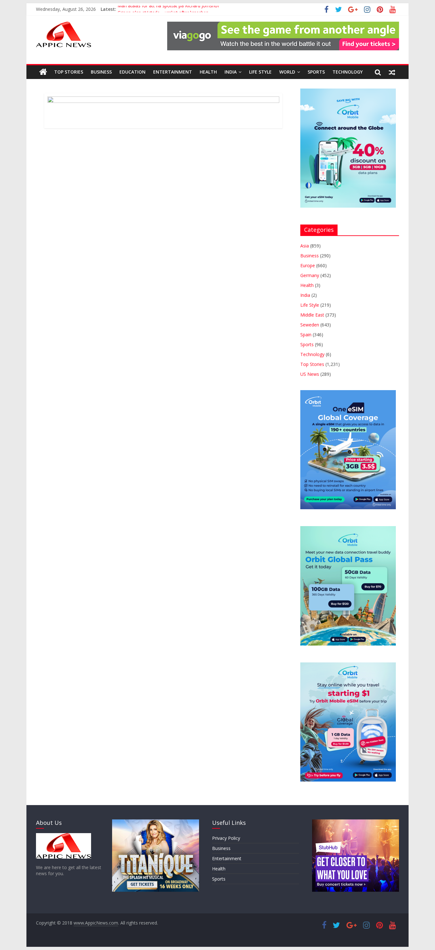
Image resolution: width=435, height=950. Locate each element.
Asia (304, 246)
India (231, 72)
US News (309, 374)
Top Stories (68, 72)
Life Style (260, 72)
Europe (307, 265)
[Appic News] (43, 72)
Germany (309, 275)
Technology (347, 72)
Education (132, 72)
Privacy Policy (226, 838)
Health (208, 72)
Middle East (312, 315)
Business (101, 72)
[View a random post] (392, 72)
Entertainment (172, 72)
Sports (316, 72)
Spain (305, 335)
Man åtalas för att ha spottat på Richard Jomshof (168, 9)
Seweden (309, 325)
